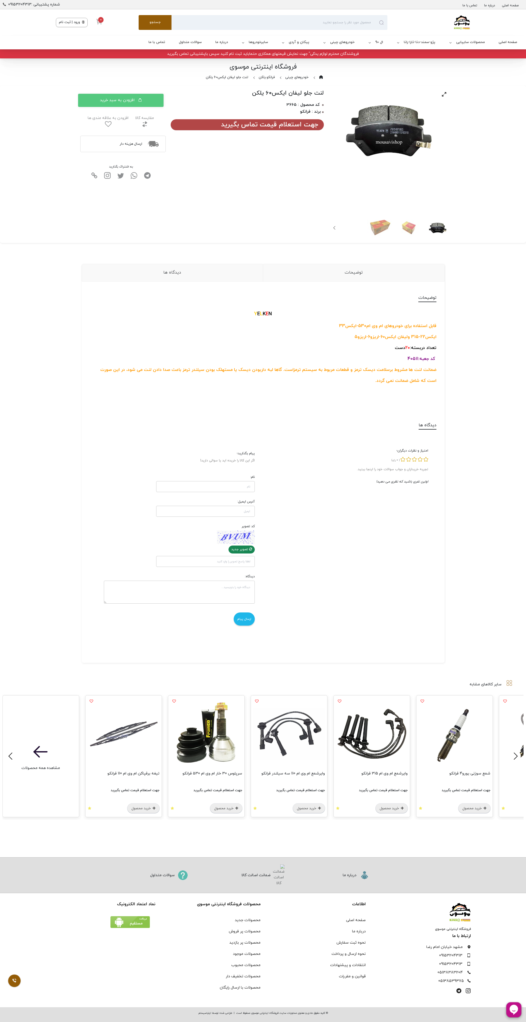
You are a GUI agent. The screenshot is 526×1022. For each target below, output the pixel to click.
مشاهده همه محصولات (40, 768)
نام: (252, 477)
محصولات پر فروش (245, 931)
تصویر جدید (240, 549)
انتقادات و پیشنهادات (348, 965)
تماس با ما (469, 5)
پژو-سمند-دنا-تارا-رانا (419, 42)
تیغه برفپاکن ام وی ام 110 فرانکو (133, 773)
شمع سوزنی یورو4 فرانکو (469, 773)
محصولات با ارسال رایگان (240, 987)
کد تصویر (248, 526)
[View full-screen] (444, 94)
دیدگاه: (250, 576)
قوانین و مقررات (352, 976)
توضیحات (354, 272)
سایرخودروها (258, 42)
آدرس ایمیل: (246, 501)
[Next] (335, 228)
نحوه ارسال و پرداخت (348, 953)
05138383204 (450, 972)
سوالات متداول (190, 42)
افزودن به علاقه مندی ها (108, 118)
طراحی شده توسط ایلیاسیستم (215, 1013)
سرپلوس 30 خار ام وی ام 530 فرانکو (212, 773)
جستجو (155, 22)
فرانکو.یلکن (267, 77)
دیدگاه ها (172, 272)
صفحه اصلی (510, 5)
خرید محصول (472, 808)
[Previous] (515, 756)
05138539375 (451, 981)
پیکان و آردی (299, 42)
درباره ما (489, 5)
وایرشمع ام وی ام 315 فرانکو (384, 773)
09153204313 (450, 955)
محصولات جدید (248, 920)
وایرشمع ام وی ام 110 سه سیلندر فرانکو (293, 773)
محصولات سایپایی (470, 42)
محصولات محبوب (246, 965)
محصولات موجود (247, 953)
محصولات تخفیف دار (243, 976)
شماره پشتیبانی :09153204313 (34, 4)
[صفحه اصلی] (428, 22)
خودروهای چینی (342, 42)
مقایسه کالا (144, 118)
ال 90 (379, 42)
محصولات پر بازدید (245, 942)
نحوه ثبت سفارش (351, 942)
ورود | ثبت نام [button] (70, 22)
